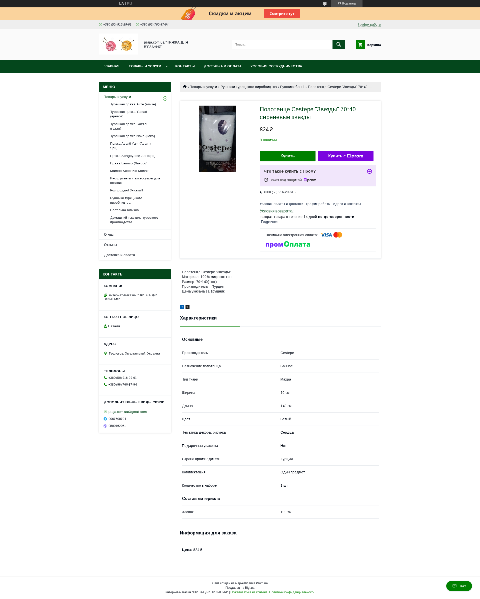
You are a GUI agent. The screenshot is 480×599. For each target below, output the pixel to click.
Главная (112, 66)
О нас (109, 234)
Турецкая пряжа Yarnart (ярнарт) (128, 114)
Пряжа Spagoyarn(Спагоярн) (133, 156)
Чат (463, 586)
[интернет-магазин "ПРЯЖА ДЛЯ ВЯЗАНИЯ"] (118, 53)
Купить (287, 156)
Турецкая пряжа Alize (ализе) (133, 104)
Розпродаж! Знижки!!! (126, 190)
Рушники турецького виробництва (249, 87)
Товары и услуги (144, 66)
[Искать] (338, 44)
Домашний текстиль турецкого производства (134, 220)
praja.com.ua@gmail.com (127, 412)
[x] (188, 308)
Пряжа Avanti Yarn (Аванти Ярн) (131, 146)
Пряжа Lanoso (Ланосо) (129, 163)
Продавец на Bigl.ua (240, 587)
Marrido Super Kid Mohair (129, 171)
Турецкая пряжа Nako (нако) (132, 136)
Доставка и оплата (223, 66)
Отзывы (110, 245)
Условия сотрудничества (276, 66)
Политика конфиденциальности (291, 592)
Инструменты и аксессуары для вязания (135, 180)
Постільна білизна (124, 210)
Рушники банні (292, 87)
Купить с (337, 156)
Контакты (185, 66)
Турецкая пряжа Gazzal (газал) (128, 126)
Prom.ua (262, 583)
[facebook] (182, 308)
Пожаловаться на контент (248, 592)
